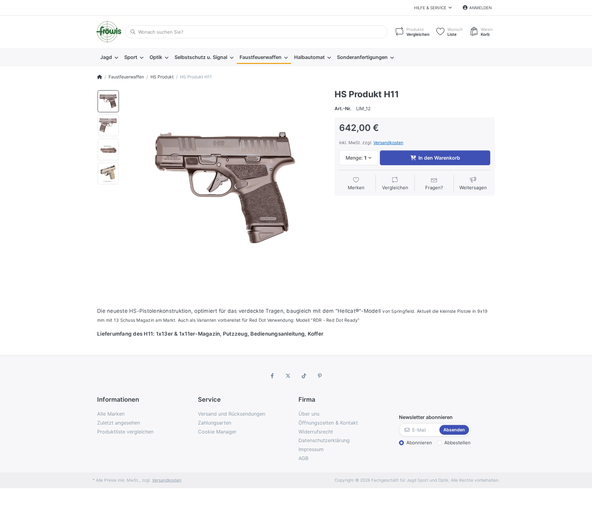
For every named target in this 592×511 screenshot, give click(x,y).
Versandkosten (388, 142)
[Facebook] (272, 376)
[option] (108, 101)
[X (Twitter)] (288, 376)
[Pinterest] (320, 376)
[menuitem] (109, 57)
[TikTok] (304, 376)
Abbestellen (457, 443)
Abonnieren (419, 443)
